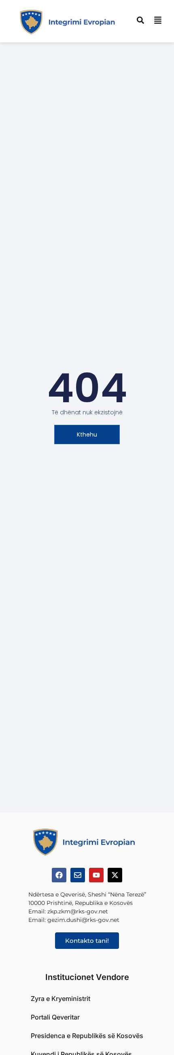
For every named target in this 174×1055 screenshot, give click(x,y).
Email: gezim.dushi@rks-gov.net (73, 919)
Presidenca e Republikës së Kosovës (87, 1036)
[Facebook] (59, 875)
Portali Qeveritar (55, 1017)
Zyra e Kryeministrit (60, 998)
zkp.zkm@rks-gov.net (77, 911)
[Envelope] (77, 875)
